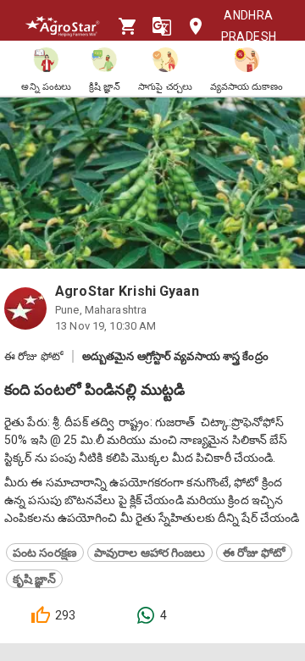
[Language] (162, 26)
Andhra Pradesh (249, 25)
